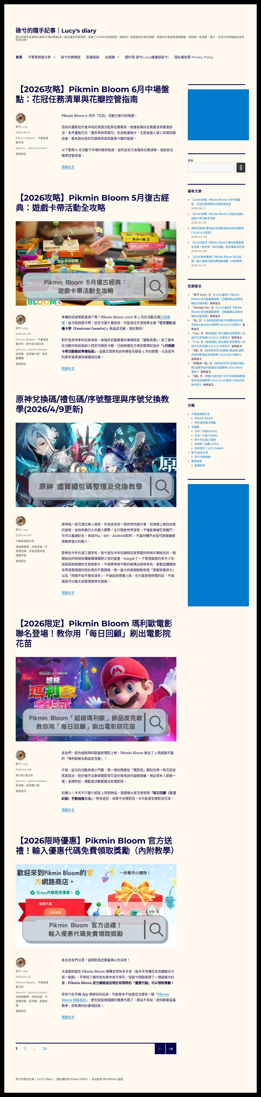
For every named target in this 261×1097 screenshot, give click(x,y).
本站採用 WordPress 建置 (107, 1079)
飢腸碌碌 (92, 57)
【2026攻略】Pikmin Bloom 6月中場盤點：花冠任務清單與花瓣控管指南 (92, 94)
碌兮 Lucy (22, 126)
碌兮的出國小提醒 (205, 439)
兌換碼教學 (22, 546)
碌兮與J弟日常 (35, 343)
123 (196, 342)
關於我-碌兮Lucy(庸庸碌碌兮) (147, 57)
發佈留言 (21, 153)
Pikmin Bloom (25, 138)
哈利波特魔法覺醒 (205, 422)
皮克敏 (20, 353)
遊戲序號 (21, 555)
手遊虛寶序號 (37, 551)
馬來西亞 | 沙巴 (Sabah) (209, 448)
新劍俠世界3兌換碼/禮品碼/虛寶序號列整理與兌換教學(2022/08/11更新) (217, 368)
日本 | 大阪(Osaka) (206, 435)
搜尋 (190, 160)
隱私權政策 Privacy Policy (193, 57)
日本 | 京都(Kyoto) (206, 431)
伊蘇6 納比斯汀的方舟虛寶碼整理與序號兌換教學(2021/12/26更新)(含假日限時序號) (218, 380)
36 (44, 1049)
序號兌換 (37, 546)
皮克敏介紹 (33, 353)
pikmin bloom (37, 148)
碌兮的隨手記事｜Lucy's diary (56, 30)
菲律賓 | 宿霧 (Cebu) (207, 444)
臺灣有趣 (196, 461)
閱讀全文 (68, 167)
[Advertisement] (219, 115)
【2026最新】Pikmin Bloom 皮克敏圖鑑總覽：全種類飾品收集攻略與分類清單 (217, 299)
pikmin (20, 148)
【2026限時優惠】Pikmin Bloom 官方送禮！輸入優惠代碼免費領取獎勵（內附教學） (97, 846)
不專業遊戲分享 (39, 57)
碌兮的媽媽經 (71, 57)
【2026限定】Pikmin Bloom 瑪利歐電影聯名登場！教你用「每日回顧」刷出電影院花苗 (94, 633)
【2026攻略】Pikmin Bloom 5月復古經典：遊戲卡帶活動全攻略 (92, 203)
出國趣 (110, 57)
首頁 (19, 57)
